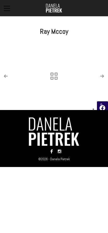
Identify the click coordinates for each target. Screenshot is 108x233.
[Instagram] (58, 151)
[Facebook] (51, 151)
